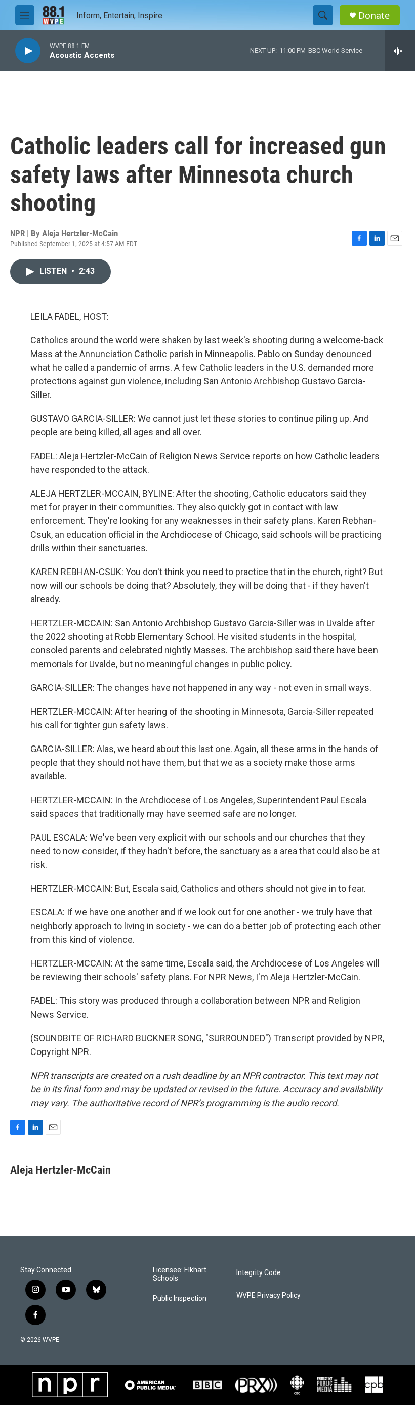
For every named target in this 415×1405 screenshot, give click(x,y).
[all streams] (400, 50)
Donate (374, 15)
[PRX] (256, 1384)
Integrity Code (258, 1273)
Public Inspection (179, 1298)
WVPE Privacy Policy (268, 1295)
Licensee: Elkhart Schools (179, 1274)
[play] (28, 51)
